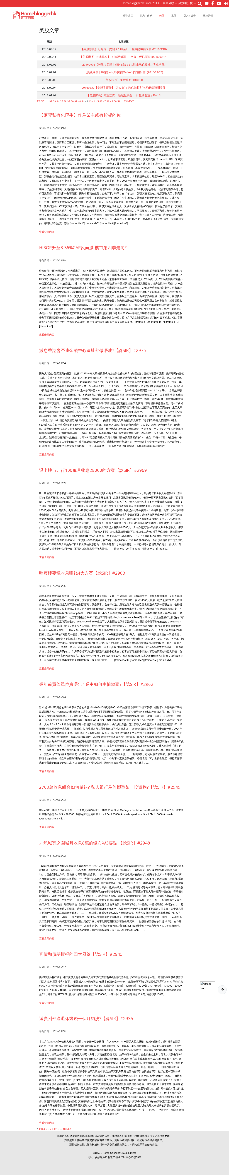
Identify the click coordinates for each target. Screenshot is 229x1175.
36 (65, 101)
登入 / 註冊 (190, 15)
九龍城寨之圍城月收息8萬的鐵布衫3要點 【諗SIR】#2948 (94, 843)
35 (61, 101)
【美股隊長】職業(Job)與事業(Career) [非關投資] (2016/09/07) (123, 72)
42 (86, 101)
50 (115, 101)
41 (83, 101)
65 (125, 101)
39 (75, 101)
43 (90, 101)
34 (58, 101)
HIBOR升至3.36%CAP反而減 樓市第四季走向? (83, 247)
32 (50, 101)
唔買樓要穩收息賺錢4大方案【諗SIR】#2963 (82, 573)
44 (93, 101)
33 (54, 101)
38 (72, 101)
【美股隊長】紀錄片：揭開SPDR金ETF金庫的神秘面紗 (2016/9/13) (124, 49)
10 (57, 1129)
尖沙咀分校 (164, 3)
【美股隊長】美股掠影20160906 (123, 80)
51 (118, 101)
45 (97, 101)
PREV (40, 101)
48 (108, 101)
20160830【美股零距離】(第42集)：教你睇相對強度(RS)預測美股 (123, 87)
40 (79, 101)
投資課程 (128, 15)
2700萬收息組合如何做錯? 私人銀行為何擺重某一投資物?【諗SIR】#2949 (110, 787)
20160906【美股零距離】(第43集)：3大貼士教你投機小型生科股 (123, 64)
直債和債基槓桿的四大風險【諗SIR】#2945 (81, 954)
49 (111, 101)
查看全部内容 (46, 231)
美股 (161, 15)
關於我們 (208, 15)
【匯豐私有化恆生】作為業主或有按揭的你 (80, 115)
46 (100, 101)
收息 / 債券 (146, 15)
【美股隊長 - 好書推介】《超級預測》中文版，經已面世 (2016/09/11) (123, 57)
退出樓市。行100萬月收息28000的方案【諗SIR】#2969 (93, 470)
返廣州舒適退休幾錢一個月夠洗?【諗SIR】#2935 (86, 1018)
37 (68, 101)
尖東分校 (147, 3)
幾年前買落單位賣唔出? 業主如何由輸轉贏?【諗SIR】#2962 (96, 684)
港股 (173, 15)
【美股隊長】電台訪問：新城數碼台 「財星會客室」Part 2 (124, 95)
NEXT (130, 101)
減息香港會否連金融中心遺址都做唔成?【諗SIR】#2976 (92, 350)
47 (104, 101)
